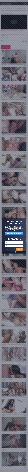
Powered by (12, 251)
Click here (9, 249)
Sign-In (20, 249)
